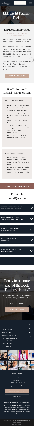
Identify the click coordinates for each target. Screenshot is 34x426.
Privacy (19, 422)
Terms (14, 422)
